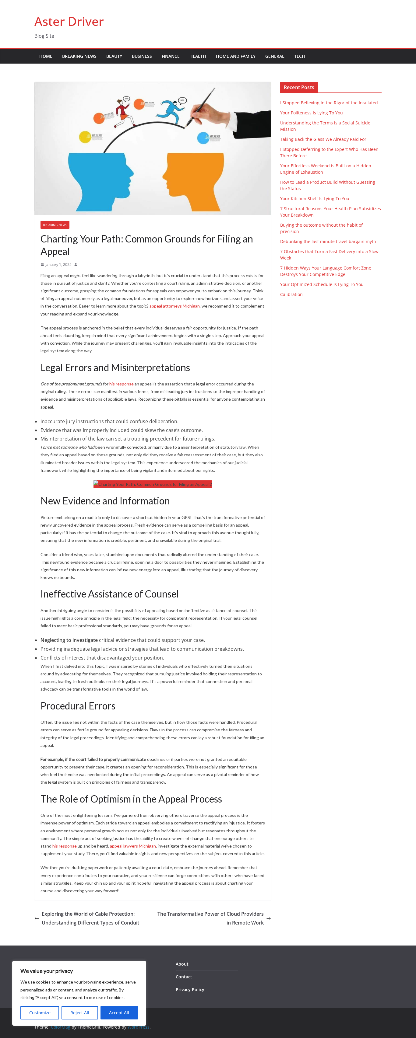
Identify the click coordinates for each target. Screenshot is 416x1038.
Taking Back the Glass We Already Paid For (323, 139)
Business (142, 56)
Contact (184, 977)
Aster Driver (69, 21)
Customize (40, 1012)
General (274, 56)
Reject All (79, 1012)
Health (197, 56)
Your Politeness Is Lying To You (311, 113)
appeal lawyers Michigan (133, 845)
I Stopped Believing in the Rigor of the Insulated (329, 103)
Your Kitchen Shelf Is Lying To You (314, 198)
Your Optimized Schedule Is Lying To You (322, 284)
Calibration (291, 294)
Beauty (114, 56)
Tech (299, 56)
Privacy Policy (190, 989)
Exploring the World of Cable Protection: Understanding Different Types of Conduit (90, 918)
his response (121, 383)
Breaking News (79, 56)
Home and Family (236, 56)
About (182, 964)
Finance (171, 56)
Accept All (119, 1012)
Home (45, 56)
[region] (79, 993)
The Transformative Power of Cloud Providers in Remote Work (210, 918)
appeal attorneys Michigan (175, 305)
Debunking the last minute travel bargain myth (328, 241)
